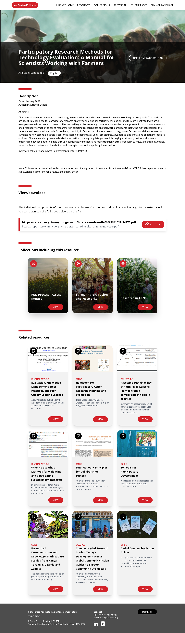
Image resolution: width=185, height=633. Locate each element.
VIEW (56, 307)
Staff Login (147, 611)
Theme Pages (139, 5)
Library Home (65, 5)
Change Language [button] (162, 5)
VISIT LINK (156, 224)
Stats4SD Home (27, 5)
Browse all (120, 5)
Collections (102, 5)
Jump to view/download (148, 58)
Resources (83, 5)
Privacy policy (34, 616)
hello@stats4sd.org (109, 617)
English (54, 73)
